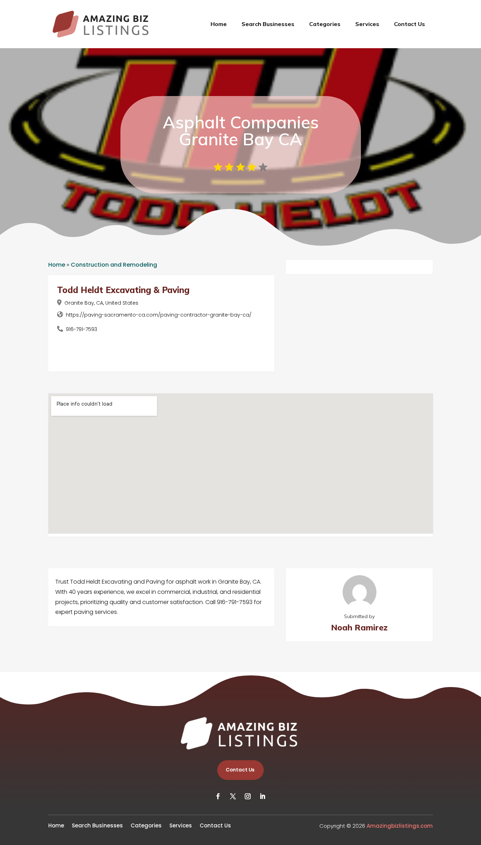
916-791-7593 (81, 329)
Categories (325, 23)
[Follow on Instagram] (248, 796)
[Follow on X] (233, 796)
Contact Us (409, 23)
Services (367, 23)
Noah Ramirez (359, 627)
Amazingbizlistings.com (400, 826)
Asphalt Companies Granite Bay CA (241, 131)
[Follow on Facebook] (218, 796)
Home (219, 23)
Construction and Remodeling (114, 265)
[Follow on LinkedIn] (263, 796)
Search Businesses (268, 23)
